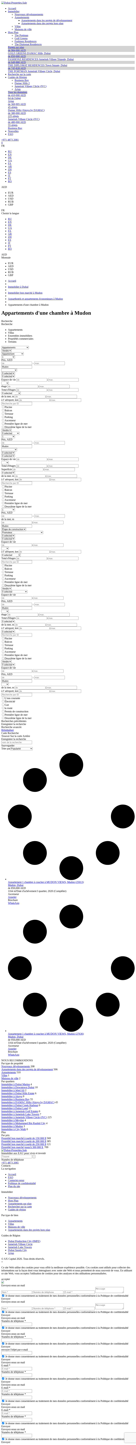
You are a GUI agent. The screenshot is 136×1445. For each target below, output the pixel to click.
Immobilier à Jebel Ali (12, 1090)
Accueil (12, 1174)
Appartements (15, 329)
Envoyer (5, 1298)
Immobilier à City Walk (13, 1129)
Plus (3, 1132)
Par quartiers (7, 1081)
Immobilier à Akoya (11, 1096)
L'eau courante (12, 698)
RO (10, 181)
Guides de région (17, 1209)
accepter (5, 1279)
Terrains (12, 341)
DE (10, 157)
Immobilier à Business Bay (15, 1099)
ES (9, 172)
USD (10, 198)
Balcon (8, 410)
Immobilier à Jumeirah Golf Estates (19, 1111)
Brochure (13, 900)
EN (10, 154)
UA (10, 160)
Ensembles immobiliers (20, 335)
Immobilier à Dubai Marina (15, 1084)
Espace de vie (8, 541)
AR (10, 166)
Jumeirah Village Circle (20, 1244)
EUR (10, 192)
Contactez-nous (16, 1180)
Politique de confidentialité (22, 1183)
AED (11, 195)
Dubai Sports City (17, 1250)
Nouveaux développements (15, 1066)
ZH (10, 169)
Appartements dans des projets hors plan (29, 1229)
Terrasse (9, 413)
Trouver (5, 736)
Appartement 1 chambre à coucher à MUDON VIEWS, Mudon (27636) (46, 1033)
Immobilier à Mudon (12, 1126)
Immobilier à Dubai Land (14, 1108)
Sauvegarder (7, 745)
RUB (11, 201)
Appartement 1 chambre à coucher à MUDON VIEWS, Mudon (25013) (46, 882)
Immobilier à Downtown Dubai (17, 1087)
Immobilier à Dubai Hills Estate (17, 1093)
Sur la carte (16, 736)
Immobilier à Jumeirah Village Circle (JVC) (24, 1117)
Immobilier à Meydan (12, 1120)
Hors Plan (13, 1200)
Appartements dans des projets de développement (27, 1069)
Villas (11, 332)
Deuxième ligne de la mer (18, 427)
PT (9, 178)
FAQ (10, 1177)
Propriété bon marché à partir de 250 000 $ (23, 1144)
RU (10, 151)
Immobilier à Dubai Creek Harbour (19, 1105)
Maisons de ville (9, 1078)
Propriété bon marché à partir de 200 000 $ (23, 1141)
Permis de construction (16, 711)
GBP (10, 204)
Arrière (26, 736)
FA (9, 163)
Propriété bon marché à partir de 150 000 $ (23, 1138)
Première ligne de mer (16, 423)
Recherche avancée (11, 727)
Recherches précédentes (13, 721)
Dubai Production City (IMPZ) (24, 1241)
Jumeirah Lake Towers (20, 1247)
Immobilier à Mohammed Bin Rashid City (23, 1123)
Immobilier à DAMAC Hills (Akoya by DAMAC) (28, 1102)
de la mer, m (7, 519)
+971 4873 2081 (10, 139)
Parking (9, 417)
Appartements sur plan (20, 1203)
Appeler (12, 897)
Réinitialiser (7, 730)
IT (9, 175)
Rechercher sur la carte (20, 1206)
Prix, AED (6, 360)
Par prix (5, 1135)
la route (8, 708)
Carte (4, 733)
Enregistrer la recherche (13, 724)
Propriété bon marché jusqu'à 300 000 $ (22, 1147)
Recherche (6, 321)
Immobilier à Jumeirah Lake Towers (20, 1114)
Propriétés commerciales (20, 338)
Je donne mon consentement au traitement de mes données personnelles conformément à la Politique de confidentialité (66, 1295)
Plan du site (14, 1186)
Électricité (10, 701)
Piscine (8, 407)
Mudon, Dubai (15, 885)
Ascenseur (10, 420)
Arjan (11, 1253)
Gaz (7, 704)
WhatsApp (13, 903)
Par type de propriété (12, 1063)
